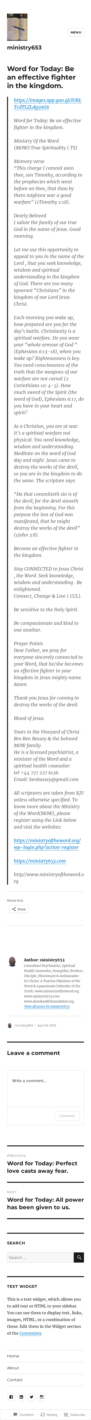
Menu (76, 32)
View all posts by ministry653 (46, 1006)
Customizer (30, 1333)
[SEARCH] (79, 1257)
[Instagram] (42, 1397)
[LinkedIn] (21, 1397)
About (13, 1368)
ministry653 (24, 47)
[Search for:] (40, 1257)
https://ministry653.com (40, 861)
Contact (15, 1380)
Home (13, 1356)
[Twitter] (31, 1397)
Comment (67, 1116)
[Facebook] (11, 1397)
